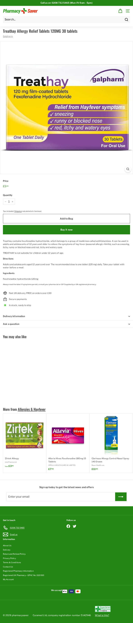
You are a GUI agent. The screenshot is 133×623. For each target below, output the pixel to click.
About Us (7, 545)
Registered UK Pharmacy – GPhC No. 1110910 (23, 575)
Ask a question (11, 324)
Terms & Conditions (12, 562)
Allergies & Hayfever (32, 409)
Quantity (7, 195)
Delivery (6, 550)
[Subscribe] (121, 496)
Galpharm (8, 36)
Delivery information (14, 316)
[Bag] (120, 11)
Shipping (18, 211)
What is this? (102, 615)
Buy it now (66, 229)
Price (6, 181)
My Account (8, 579)
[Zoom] (128, 169)
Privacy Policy (9, 558)
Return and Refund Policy (14, 554)
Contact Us (8, 567)
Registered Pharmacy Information (18, 571)
